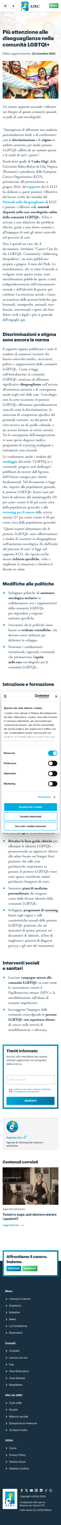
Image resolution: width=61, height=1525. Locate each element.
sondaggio (10, 462)
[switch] (52, 763)
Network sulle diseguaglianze (23, 202)
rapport (32, 187)
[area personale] (13, 6)
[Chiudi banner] (56, 696)
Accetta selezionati (30, 816)
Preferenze (44, 797)
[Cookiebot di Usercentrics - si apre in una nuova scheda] (36, 696)
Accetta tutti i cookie (30, 807)
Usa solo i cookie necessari (30, 826)
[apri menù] (5, 5)
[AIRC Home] (30, 6)
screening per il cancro (19, 512)
